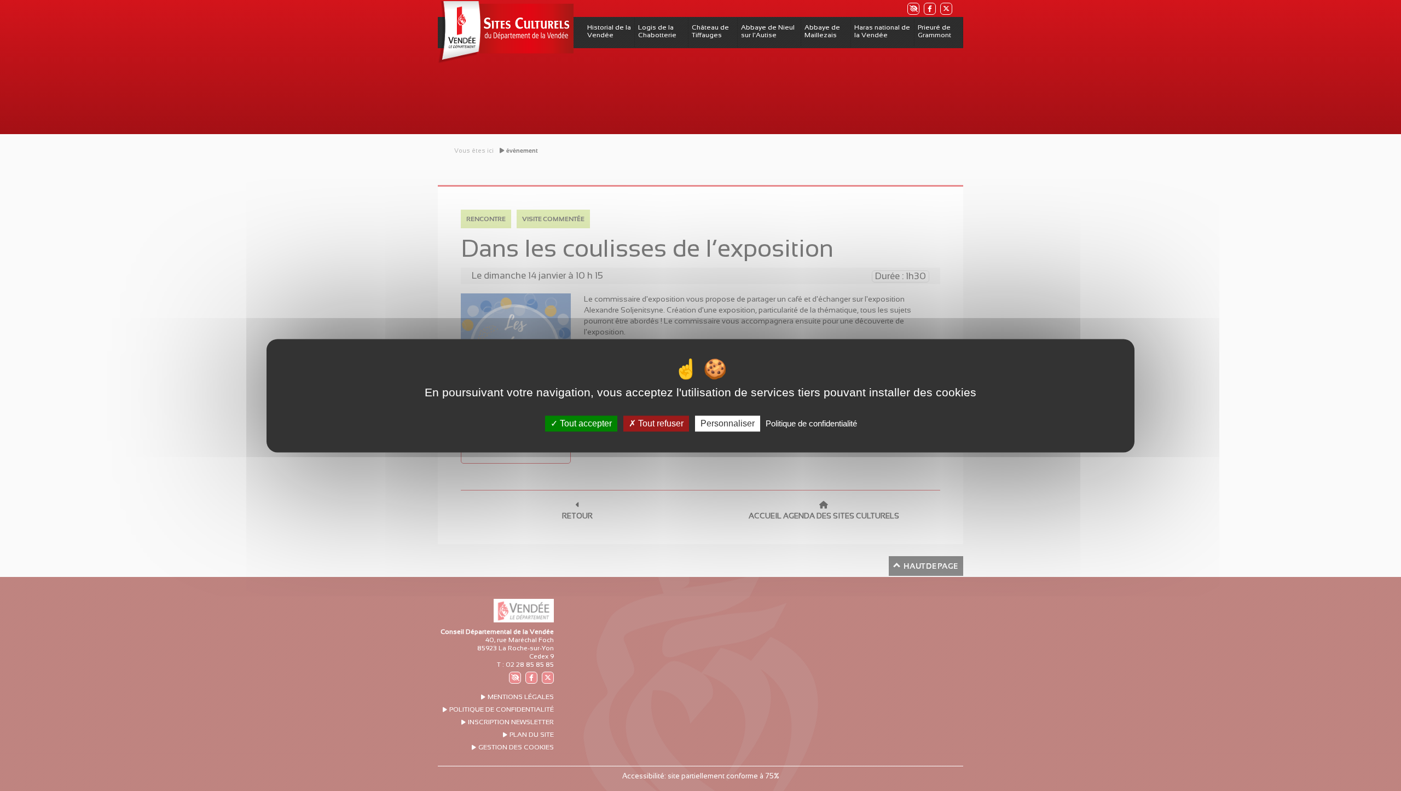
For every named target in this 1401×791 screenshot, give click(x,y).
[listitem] (913, 8)
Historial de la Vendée (609, 31)
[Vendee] (506, 32)
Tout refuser (660, 423)
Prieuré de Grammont (934, 31)
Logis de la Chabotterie (657, 31)
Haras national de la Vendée (882, 31)
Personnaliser (727, 423)
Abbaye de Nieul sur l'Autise (768, 31)
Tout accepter (585, 423)
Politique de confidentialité (811, 423)
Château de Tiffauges (710, 31)
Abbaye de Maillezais (822, 31)
